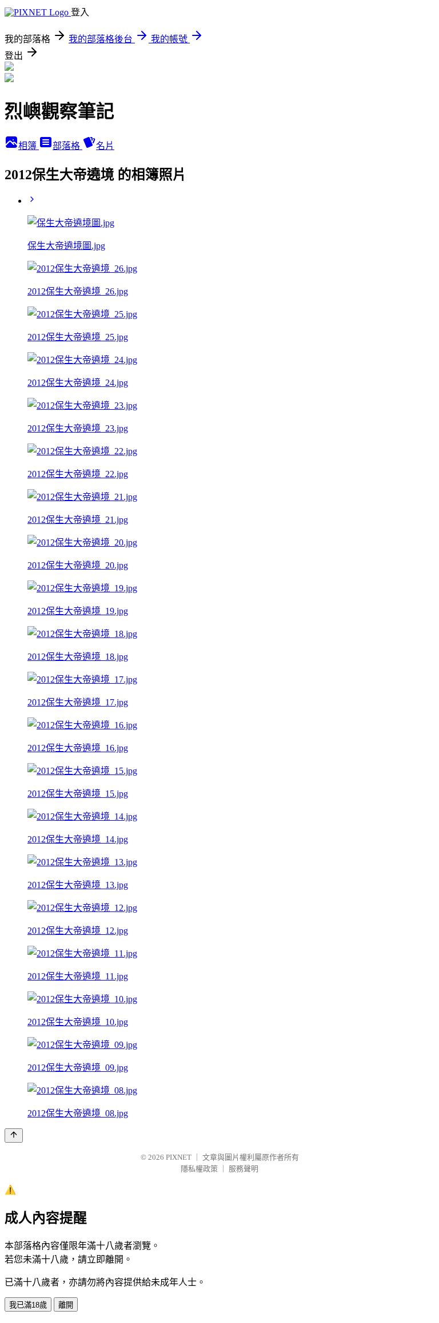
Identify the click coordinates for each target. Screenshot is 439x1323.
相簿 (28, 146)
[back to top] (14, 1135)
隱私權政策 (199, 1168)
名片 (105, 146)
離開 (65, 1305)
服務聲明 (243, 1168)
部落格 (67, 146)
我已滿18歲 (28, 1305)
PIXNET (178, 1157)
